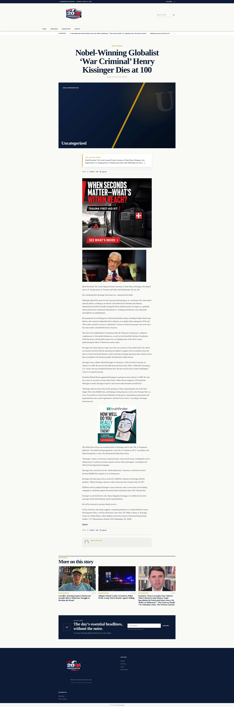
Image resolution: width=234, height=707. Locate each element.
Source (85, 524)
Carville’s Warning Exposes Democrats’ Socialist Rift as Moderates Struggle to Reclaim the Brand (74, 598)
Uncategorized (117, 46)
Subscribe (166, 625)
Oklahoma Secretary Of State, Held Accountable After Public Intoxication (144, 33)
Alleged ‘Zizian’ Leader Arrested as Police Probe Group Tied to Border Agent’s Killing (116, 597)
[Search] (174, 15)
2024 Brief (169, 1)
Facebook (91, 171)
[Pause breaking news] (174, 33)
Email (97, 171)
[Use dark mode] (174, 1)
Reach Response (120, 705)
